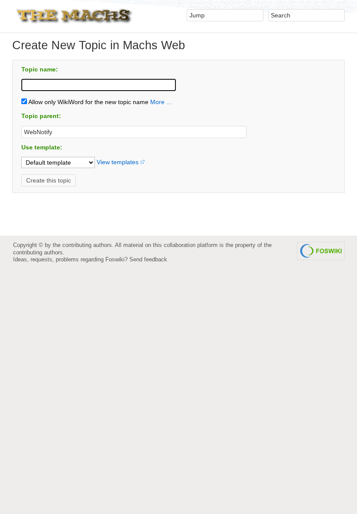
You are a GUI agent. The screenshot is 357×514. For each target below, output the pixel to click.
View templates (117, 162)
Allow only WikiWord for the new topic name (87, 101)
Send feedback (148, 259)
